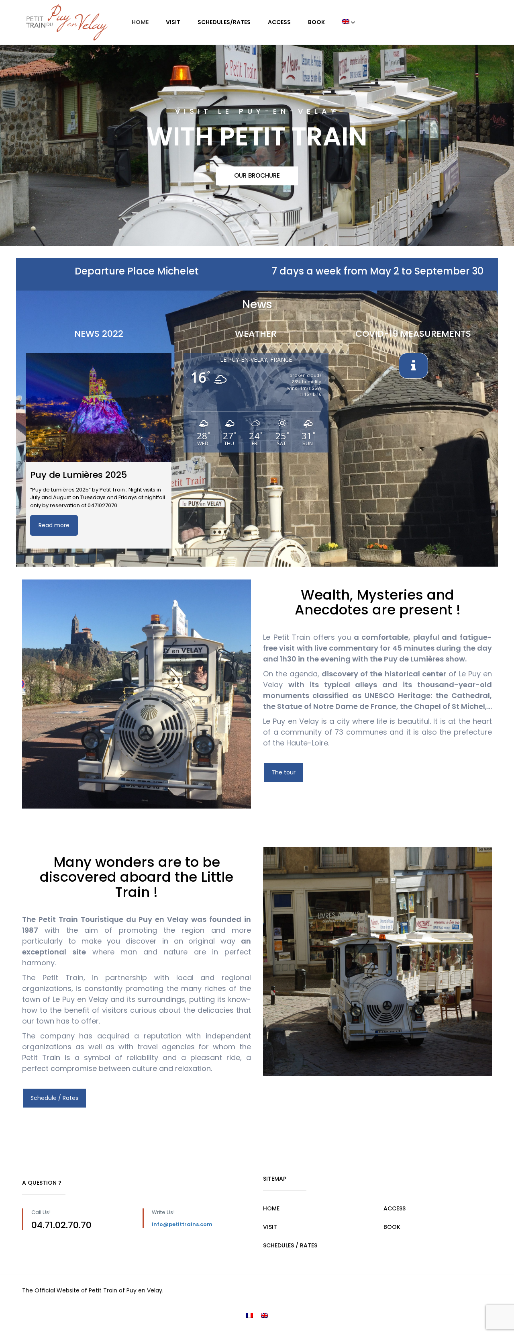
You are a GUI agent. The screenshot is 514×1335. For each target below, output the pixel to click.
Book (316, 22)
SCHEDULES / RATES (290, 1245)
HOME (140, 22)
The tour (283, 772)
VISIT (270, 1227)
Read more (54, 525)
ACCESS (394, 1208)
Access (279, 22)
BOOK (391, 1227)
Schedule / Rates (54, 1098)
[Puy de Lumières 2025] (98, 407)
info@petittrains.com (182, 1224)
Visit (173, 22)
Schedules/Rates (224, 22)
